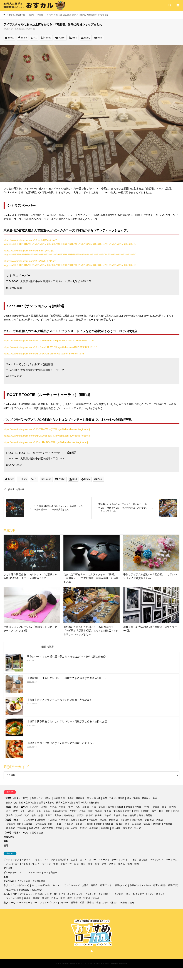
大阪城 (30, 811)
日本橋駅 (89, 824)
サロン (22, 872)
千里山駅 (93, 819)
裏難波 (58, 815)
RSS (91, 951)
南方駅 (103, 819)
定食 (97, 864)
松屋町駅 (109, 824)
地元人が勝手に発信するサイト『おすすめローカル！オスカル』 (84, 963)
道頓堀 (116, 815)
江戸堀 (176, 811)
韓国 (136, 864)
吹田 (164, 807)
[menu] (177, 5)
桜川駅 (119, 824)
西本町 (89, 815)
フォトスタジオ (157, 894)
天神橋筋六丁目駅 (43, 824)
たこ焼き (143, 859)
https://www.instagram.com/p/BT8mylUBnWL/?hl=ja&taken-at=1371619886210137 (50, 347)
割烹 (83, 864)
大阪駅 (159, 819)
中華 (55, 864)
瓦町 (26, 815)
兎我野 (120, 807)
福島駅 (147, 824)
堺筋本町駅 (137, 819)
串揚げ (63, 864)
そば (134, 859)
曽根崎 (98, 811)
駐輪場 (96, 898)
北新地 (74, 819)
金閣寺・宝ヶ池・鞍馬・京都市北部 (56, 802)
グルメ (7, 859)
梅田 (168, 811)
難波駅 (137, 828)
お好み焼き (63, 859)
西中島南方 (69, 815)
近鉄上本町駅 (71, 828)
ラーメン (46, 864)
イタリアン (27, 859)
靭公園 (133, 815)
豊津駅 (59, 828)
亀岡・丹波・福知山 (41, 798)
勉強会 (94, 885)
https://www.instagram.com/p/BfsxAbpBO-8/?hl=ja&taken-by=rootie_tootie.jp (46, 442)
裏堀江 (48, 815)
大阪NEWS (9, 881)
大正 (22, 811)
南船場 (156, 807)
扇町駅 (78, 824)
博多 (6, 841)
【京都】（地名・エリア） (16, 798)
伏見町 (101, 807)
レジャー (64, 902)
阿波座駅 (127, 828)
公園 (82, 902)
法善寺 (9, 815)
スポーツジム (34, 872)
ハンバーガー (12, 864)
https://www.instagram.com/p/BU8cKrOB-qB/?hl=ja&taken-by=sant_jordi (44, 353)
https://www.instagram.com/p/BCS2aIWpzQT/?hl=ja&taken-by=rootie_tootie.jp (47, 429)
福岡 (6, 845)
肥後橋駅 (157, 824)
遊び (6, 902)
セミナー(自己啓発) (41, 885)
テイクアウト (156, 859)
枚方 (154, 811)
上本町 (44, 807)
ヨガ (46, 872)
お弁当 (74, 859)
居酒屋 (112, 864)
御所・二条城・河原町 (113, 798)
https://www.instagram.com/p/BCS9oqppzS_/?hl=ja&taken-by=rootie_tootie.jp (47, 435)
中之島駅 (52, 819)
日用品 (54, 898)
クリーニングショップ (71, 894)
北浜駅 (83, 819)
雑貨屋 (77, 898)
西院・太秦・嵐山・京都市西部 (21, 802)
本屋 (62, 898)
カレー (92, 859)
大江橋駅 (149, 819)
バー (168, 859)
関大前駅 (116, 828)
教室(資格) (37, 889)
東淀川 (137, 811)
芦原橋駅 (168, 824)
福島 (33, 815)
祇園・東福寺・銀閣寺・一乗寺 (142, 798)
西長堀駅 (22, 828)
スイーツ (102, 859)
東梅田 (128, 811)
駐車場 (86, 898)
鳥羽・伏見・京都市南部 (88, 802)
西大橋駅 (10, 828)
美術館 (123, 902)
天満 (38, 811)
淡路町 (18, 815)
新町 (90, 811)
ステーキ (114, 859)
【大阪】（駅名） (12, 819)
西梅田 (98, 815)
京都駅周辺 (59, 798)
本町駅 (99, 824)
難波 (125, 815)
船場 (40, 815)
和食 (90, 864)
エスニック (49, 859)
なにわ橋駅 (28, 819)
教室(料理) (11, 889)
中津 (70, 807)
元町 (34, 832)
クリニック (90, 894)
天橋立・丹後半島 (76, 798)
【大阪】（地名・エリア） (16, 807)
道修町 (107, 815)
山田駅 (58, 824)
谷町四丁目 (47, 828)
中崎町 (62, 807)
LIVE (35, 902)
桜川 (161, 811)
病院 (69, 898)
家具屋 (27, 898)
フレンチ (35, 864)
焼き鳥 (121, 864)
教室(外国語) (159, 885)
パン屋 (25, 864)
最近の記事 (47, 646)
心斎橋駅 (68, 824)
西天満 (80, 815)
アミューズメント (48, 902)
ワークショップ (71, 885)
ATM (15, 894)
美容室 (54, 872)
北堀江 (129, 807)
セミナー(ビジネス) (20, 885)
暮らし (7, 894)
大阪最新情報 (39, 881)
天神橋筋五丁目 (59, 811)
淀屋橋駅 (136, 824)
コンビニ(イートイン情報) (110, 894)
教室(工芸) (173, 885)
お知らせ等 (9, 837)
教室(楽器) (24, 889)
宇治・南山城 (93, 798)
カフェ (83, 859)
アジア (16, 859)
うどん (38, 859)
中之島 (53, 807)
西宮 (41, 832)
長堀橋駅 (93, 828)
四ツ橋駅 (124, 819)
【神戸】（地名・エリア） (16, 832)
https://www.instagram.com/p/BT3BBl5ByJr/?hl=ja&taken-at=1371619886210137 (49, 340)
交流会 (85, 885)
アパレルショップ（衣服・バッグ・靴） (39, 894)
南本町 (147, 807)
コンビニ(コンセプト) (136, 894)
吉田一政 (20, 489)
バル (175, 859)
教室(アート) (106, 885)
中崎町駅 (63, 819)
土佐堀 (172, 807)
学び (6, 885)
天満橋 (46, 811)
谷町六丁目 (34, 828)
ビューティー (10, 872)
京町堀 (85, 807)
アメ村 (35, 807)
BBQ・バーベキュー (20, 902)
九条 (77, 807)
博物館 (90, 902)
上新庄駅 (41, 819)
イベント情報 (23, 881)
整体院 (36, 898)
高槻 (141, 815)
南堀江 (138, 807)
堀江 (8, 811)
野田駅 (83, 828)
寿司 (104, 864)
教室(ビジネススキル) (140, 885)
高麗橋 (149, 815)
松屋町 (146, 811)
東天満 (107, 811)
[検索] (169, 5)
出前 (76, 864)
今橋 (94, 807)
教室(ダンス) (121, 885)
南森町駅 (113, 819)
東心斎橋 (117, 811)
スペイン (125, 859)
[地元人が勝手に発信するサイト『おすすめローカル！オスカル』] (34, 5)
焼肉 (129, 864)
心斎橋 (82, 811)
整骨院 (45, 898)
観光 (132, 902)
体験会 (74, 902)
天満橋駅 (28, 824)
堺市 (15, 811)
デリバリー (9, 868)
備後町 (111, 807)
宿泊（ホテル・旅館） (107, 902)
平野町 (73, 811)
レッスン (57, 885)
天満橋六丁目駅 (13, 824)
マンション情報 (13, 898)
